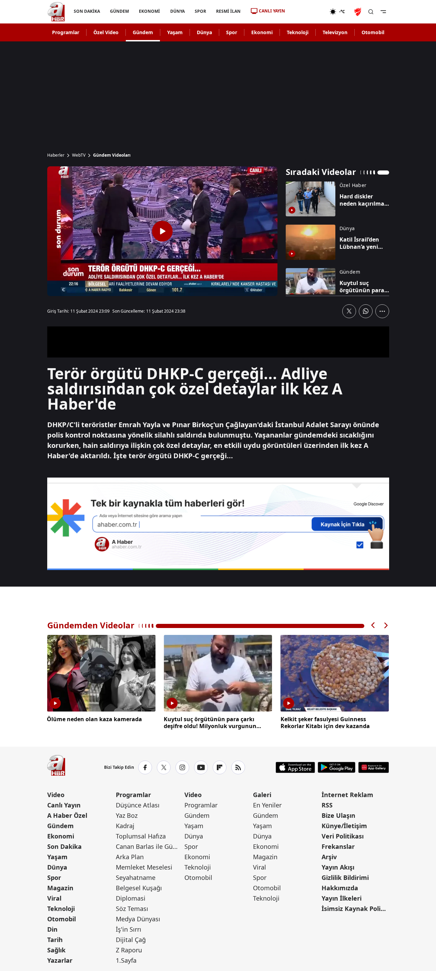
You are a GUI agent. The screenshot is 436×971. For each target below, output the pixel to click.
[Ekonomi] (307, 11)
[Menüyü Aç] (383, 12)
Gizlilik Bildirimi (345, 877)
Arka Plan (130, 857)
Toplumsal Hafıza (141, 836)
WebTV (78, 155)
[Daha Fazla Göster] (382, 311)
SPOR (200, 11)
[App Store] (295, 767)
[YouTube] (201, 767)
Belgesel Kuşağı (139, 888)
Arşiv (329, 857)
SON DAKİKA (87, 11)
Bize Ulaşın (338, 815)
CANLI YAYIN (272, 11)
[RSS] (238, 767)
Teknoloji (297, 32)
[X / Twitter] (164, 767)
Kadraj (125, 826)
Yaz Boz (127, 815)
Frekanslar (338, 846)
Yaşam (175, 32)
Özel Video (106, 32)
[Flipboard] (219, 767)
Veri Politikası (343, 836)
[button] (373, 625)
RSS (327, 805)
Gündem (143, 32)
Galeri (262, 795)
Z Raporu (129, 950)
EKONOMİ (149, 11)
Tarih (55, 939)
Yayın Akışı (338, 867)
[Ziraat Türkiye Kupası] (358, 11)
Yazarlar (59, 960)
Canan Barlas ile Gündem (149, 846)
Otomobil (373, 32)
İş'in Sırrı (128, 929)
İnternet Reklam (347, 795)
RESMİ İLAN (228, 11)
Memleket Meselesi (144, 867)
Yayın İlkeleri (342, 898)
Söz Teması (132, 908)
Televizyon (335, 32)
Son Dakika (64, 846)
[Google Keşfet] (218, 524)
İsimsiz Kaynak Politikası (355, 908)
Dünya (204, 32)
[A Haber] (56, 11)
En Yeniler (267, 805)
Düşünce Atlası (138, 805)
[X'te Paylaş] (349, 311)
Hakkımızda (340, 888)
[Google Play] (336, 767)
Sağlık (56, 950)
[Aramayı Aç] (371, 12)
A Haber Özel (67, 815)
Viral (54, 898)
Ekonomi (262, 32)
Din (52, 929)
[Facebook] (145, 767)
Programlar (65, 32)
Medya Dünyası (138, 919)
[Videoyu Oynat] (162, 231)
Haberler (55, 155)
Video (55, 795)
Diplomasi (130, 898)
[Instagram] (182, 767)
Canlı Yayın (64, 805)
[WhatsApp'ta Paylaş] (366, 311)
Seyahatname (135, 877)
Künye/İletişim (344, 826)
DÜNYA (177, 11)
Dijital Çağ (131, 939)
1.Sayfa (126, 960)
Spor (231, 32)
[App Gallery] (373, 767)
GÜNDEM (119, 11)
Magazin (60, 888)
